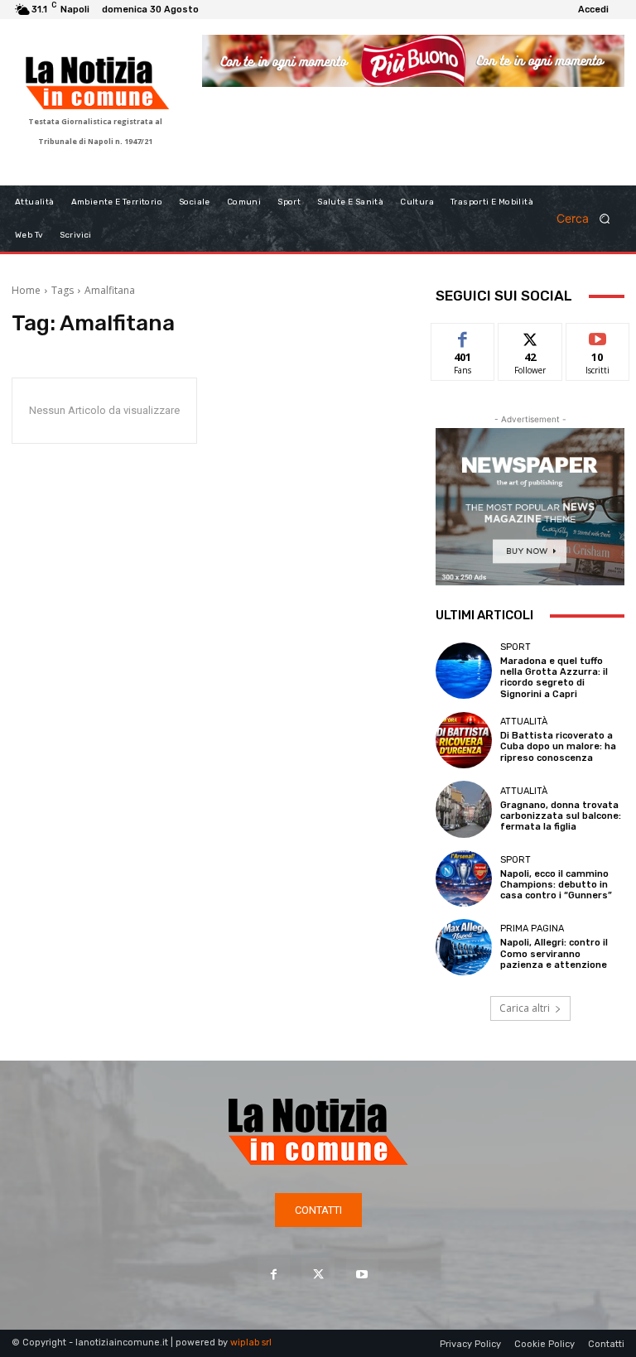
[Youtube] (362, 1274)
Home (26, 290)
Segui (530, 336)
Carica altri (524, 1008)
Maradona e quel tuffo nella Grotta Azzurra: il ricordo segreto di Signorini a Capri (554, 678)
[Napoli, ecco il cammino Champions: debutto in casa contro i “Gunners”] (464, 878)
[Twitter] (317, 1274)
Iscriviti (597, 336)
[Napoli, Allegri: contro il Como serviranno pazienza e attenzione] (464, 947)
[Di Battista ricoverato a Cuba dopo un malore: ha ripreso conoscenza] (464, 740)
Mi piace (463, 336)
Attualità (523, 721)
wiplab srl (251, 1342)
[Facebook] (274, 1274)
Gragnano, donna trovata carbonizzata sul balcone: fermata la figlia (560, 816)
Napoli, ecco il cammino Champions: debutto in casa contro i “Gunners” (556, 885)
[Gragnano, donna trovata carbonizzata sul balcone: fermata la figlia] (464, 809)
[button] (588, 218)
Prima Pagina (532, 928)
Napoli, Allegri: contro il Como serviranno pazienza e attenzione (554, 953)
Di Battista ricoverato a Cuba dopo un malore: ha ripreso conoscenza (558, 746)
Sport (515, 647)
